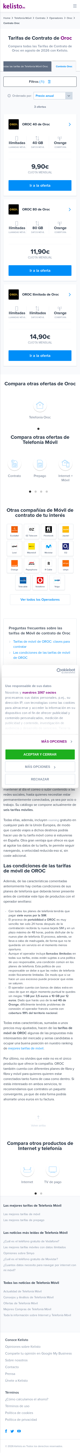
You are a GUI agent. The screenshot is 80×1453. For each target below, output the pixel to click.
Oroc (69, 18)
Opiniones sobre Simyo (18, 1253)
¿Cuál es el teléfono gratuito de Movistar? (30, 1259)
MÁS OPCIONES (54, 741)
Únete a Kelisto (16, 1381)
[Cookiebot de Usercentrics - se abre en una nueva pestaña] (57, 671)
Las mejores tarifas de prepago (23, 1220)
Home (6, 18)
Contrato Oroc (64, 66)
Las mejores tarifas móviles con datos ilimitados (34, 1247)
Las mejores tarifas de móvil (21, 1214)
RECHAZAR (40, 779)
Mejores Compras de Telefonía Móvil (27, 1309)
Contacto (12, 1367)
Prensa (10, 1374)
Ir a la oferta (40, 185)
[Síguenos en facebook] (6, 1431)
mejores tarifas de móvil (26, 1048)
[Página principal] (14, 5)
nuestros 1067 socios (39, 692)
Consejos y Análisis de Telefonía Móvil (28, 1297)
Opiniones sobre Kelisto (23, 1347)
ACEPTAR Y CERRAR (40, 754)
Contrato (40, 18)
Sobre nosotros (16, 1360)
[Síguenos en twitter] (12, 1431)
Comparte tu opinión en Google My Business (38, 1353)
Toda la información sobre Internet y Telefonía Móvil (37, 1315)
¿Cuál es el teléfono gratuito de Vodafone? (31, 1241)
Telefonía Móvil (23, 18)
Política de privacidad (21, 1420)
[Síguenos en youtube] (19, 1431)
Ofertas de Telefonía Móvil (20, 1303)
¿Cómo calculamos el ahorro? (26, 1399)
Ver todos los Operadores (40, 599)
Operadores (56, 18)
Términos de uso (17, 1406)
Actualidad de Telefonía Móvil (22, 1291)
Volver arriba (38, 1125)
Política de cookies (19, 1413)
